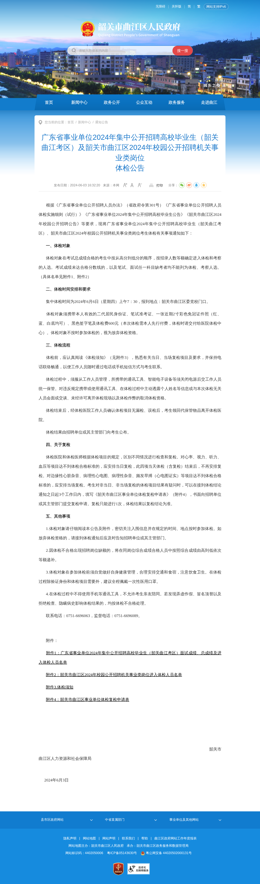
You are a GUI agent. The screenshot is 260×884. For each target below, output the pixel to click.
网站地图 (89, 838)
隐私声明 (69, 838)
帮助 (144, 838)
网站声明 (108, 838)
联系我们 (128, 838)
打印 (159, 185)
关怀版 (176, 6)
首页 (70, 122)
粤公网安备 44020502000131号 (169, 853)
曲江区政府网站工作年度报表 (175, 838)
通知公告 (101, 122)
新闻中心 (84, 122)
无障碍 (160, 6)
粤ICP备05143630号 (122, 853)
